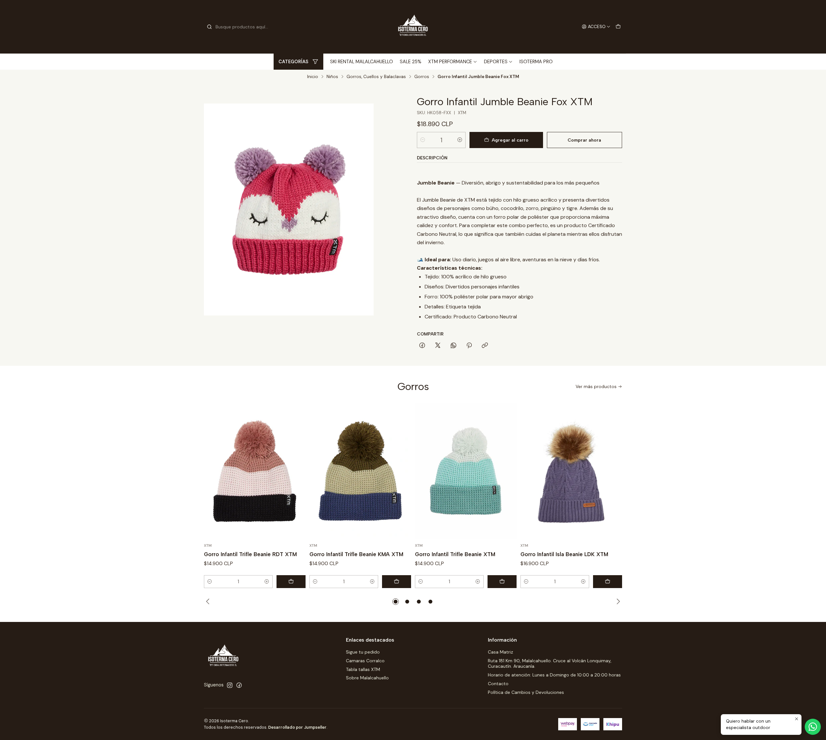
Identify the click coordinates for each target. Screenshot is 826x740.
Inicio (312, 77)
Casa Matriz (500, 652)
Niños (332, 77)
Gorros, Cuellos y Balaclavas (376, 77)
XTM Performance (450, 62)
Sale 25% (410, 62)
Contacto (498, 683)
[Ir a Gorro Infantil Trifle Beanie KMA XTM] (360, 471)
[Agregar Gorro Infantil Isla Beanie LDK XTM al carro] (607, 581)
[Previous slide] (209, 601)
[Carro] (618, 26)
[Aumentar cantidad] (459, 140)
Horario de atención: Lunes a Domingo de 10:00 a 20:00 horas (554, 675)
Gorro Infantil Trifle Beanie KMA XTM (356, 554)
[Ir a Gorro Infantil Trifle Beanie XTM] (466, 471)
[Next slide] (617, 601)
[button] (395, 601)
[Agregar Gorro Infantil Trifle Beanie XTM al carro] (502, 581)
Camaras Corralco (365, 661)
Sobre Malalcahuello (367, 678)
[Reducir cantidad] (422, 140)
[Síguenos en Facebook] (239, 685)
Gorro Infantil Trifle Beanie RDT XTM (250, 554)
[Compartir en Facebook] (422, 346)
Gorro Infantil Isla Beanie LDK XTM (564, 554)
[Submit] (209, 26)
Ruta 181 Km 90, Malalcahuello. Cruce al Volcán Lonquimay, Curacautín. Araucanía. (549, 663)
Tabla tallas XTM (363, 669)
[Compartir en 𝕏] (437, 346)
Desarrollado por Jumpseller (297, 727)
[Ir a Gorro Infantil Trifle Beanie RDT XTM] (255, 471)
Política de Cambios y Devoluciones (526, 692)
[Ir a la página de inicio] (413, 27)
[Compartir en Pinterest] (469, 346)
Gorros (421, 77)
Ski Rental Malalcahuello (361, 62)
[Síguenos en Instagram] (230, 685)
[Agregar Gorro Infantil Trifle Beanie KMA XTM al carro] (396, 581)
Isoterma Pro (536, 62)
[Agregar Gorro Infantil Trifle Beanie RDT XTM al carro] (291, 581)
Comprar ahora (584, 140)
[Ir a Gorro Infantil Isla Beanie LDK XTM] (571, 471)
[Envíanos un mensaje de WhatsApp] (813, 727)
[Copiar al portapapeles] (484, 346)
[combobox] (239, 26)
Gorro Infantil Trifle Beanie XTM (455, 554)
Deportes (496, 62)
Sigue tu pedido (363, 652)
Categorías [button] (293, 62)
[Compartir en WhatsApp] (453, 346)
